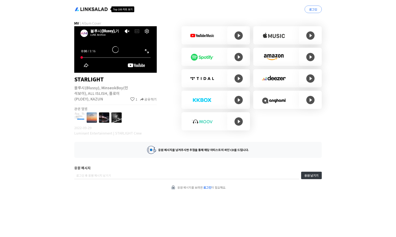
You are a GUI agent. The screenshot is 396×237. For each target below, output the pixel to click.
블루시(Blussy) (86, 87)
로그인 (313, 9)
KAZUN (96, 98)
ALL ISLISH (97, 93)
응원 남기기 (311, 175)
